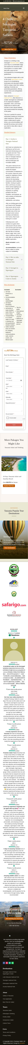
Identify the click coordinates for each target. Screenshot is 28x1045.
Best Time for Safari (8, 1002)
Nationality (8, 397)
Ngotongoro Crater (8, 974)
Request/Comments (11, 403)
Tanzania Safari (14, 62)
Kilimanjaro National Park (10, 983)
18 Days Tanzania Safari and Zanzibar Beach (14, 475)
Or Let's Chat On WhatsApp (14, 923)
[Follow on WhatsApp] (12, 963)
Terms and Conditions (9, 1032)
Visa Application (7, 999)
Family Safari (6, 1017)
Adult (7, 384)
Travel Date (9, 378)
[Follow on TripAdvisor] (10, 963)
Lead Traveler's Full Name (12, 360)
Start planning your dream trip (14, 918)
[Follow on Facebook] (4, 963)
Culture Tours (6, 1023)
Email (7, 366)
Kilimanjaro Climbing (9, 1013)
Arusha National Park (9, 986)
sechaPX (22, 1043)
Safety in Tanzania (8, 995)
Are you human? (10, 414)
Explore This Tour (9, 485)
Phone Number (9, 372)
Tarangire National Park (9, 980)
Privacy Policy (7, 1035)
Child (7, 391)
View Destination (9, 548)
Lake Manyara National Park (11, 977)
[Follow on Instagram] (7, 963)
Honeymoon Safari (8, 1020)
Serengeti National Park (9, 972)
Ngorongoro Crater (16, 79)
